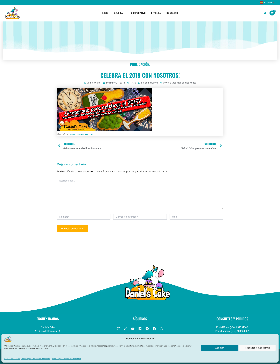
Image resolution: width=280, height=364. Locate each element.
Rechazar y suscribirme (257, 347)
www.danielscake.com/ (82, 134)
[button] (124, 13)
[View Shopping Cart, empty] (272, 13)
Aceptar (219, 347)
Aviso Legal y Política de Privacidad (35, 359)
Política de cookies (12, 359)
